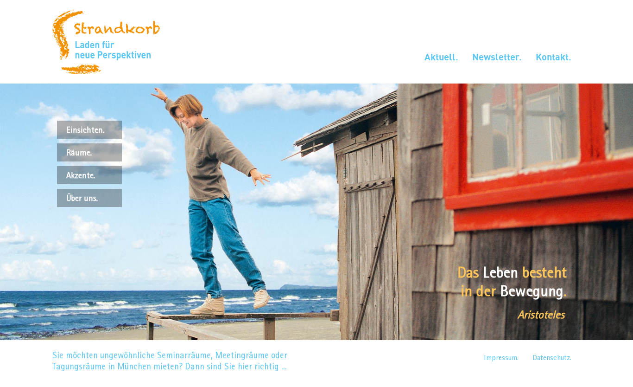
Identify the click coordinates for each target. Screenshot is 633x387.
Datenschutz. (551, 357)
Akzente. (80, 175)
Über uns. (82, 198)
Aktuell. (441, 57)
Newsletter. (497, 57)
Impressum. (501, 357)
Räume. (79, 152)
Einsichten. (85, 130)
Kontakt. (553, 57)
